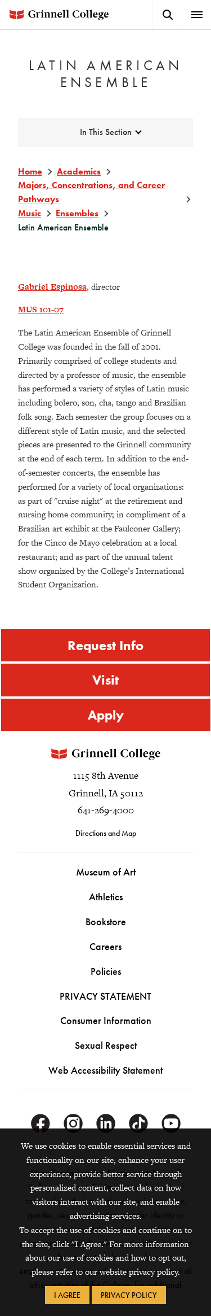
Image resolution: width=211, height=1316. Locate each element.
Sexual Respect (106, 1045)
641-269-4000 (106, 810)
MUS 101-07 (41, 309)
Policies (106, 971)
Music (29, 213)
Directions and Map (105, 833)
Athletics (106, 896)
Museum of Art (106, 871)
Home (30, 171)
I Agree (67, 1295)
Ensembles (77, 213)
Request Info (105, 645)
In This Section (106, 132)
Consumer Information (105, 1020)
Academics (79, 171)
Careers (105, 946)
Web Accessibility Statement (105, 1070)
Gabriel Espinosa (52, 287)
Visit (105, 679)
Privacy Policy (129, 1295)
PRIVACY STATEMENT (105, 996)
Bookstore (106, 921)
